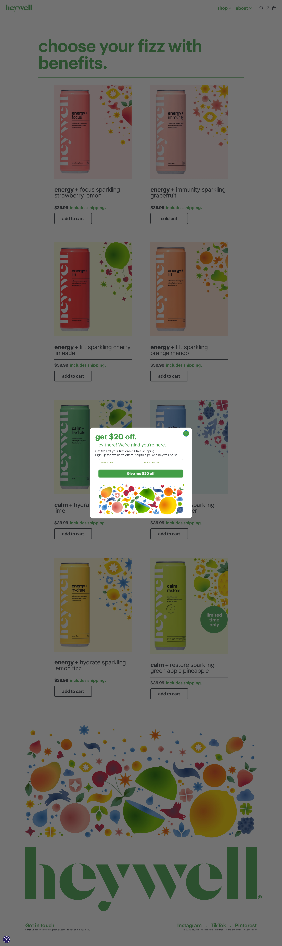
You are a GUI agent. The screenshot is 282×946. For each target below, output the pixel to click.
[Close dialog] (186, 433)
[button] (141, 473)
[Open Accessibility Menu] (6, 939)
